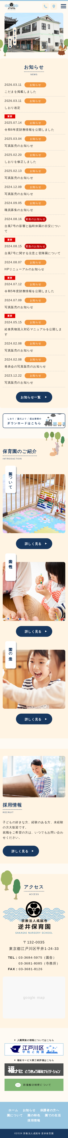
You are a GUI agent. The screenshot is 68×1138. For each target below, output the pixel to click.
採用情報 (34, 1120)
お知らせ (29, 1110)
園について (15, 1115)
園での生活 (53, 1115)
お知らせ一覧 (31, 397)
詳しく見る (33, 544)
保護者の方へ (49, 1110)
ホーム (13, 1110)
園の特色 (34, 1115)
